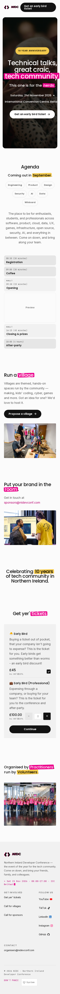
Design (48, 185)
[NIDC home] (11, 7)
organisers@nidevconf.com (19, 950)
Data (42, 193)
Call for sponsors (13, 915)
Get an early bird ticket (35, 7)
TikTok (42, 908)
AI (32, 193)
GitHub (42, 934)
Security (19, 193)
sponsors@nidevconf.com (22, 502)
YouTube (44, 899)
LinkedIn (43, 916)
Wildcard (30, 202)
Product (33, 185)
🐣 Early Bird (18, 634)
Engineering (15, 185)
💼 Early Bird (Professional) (29, 683)
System (30, 982)
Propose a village (23, 414)
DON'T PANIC (11, 980)
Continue (30, 729)
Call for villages (12, 906)
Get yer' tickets (12, 897)
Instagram (44, 925)
